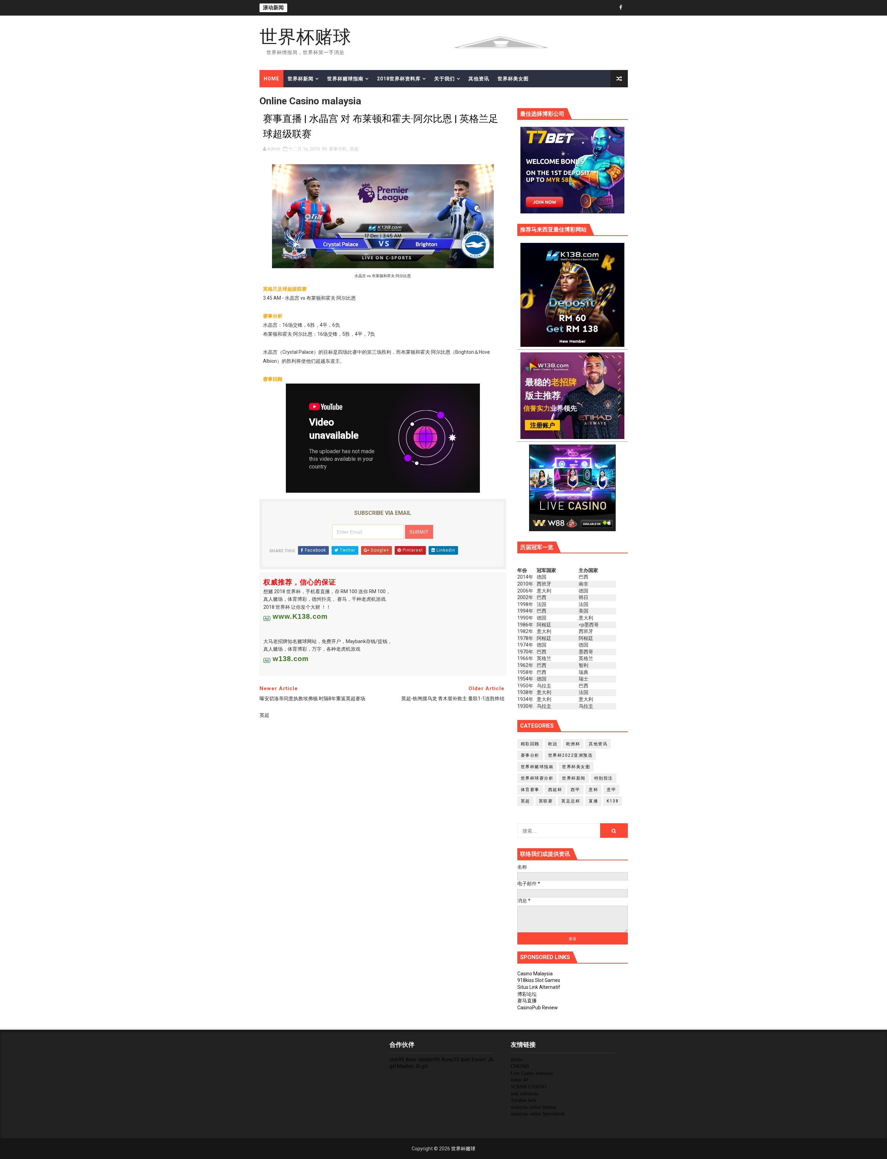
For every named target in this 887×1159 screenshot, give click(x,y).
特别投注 (603, 778)
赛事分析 (338, 148)
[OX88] (501, 42)
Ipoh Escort (473, 1059)
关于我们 (444, 78)
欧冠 (552, 743)
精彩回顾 (530, 743)
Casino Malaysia (535, 973)
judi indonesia (524, 1093)
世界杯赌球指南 (345, 78)
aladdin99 (429, 1059)
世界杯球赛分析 (537, 778)
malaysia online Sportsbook (538, 1113)
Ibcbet (517, 1059)
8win (411, 1059)
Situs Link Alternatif (538, 987)
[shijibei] (572, 294)
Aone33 (450, 1059)
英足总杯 (570, 801)
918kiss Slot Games (538, 980)
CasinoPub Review (537, 1007)
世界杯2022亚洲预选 (570, 755)
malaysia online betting (533, 1107)
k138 (612, 801)
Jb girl (421, 1066)
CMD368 (520, 1066)
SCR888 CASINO (528, 1086)
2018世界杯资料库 (399, 78)
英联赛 (546, 801)
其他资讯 (478, 78)
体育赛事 (530, 789)
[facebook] (621, 8)
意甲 (611, 789)
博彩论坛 (527, 994)
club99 (396, 1059)
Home (271, 78)
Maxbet (405, 1066)
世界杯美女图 (513, 78)
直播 (593, 801)
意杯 (593, 789)
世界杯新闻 (301, 78)
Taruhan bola (523, 1100)
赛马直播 (527, 1000)
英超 (354, 148)
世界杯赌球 (305, 37)
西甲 (575, 789)
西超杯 (555, 789)
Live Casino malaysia (532, 1073)
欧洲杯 (573, 743)
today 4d (519, 1079)
